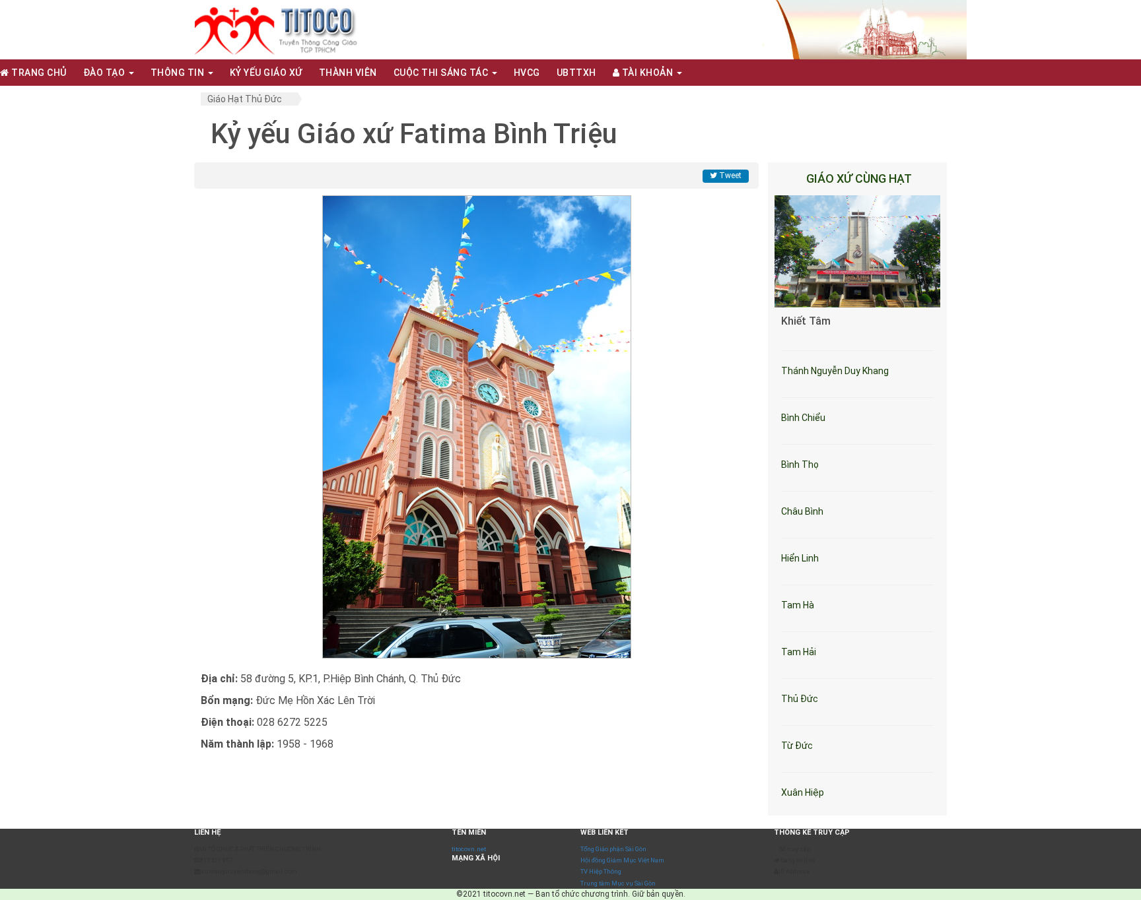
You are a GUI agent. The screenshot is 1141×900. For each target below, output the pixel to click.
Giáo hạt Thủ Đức (244, 99)
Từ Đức (797, 745)
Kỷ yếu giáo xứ (266, 72)
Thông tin (179, 72)
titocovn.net (469, 848)
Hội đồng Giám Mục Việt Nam (622, 860)
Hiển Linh (800, 558)
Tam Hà (797, 605)
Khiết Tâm (806, 321)
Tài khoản (647, 72)
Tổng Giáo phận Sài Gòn (613, 848)
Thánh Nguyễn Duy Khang (835, 371)
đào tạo (105, 72)
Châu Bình (802, 511)
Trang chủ (38, 72)
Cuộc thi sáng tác (442, 72)
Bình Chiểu (803, 417)
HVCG (527, 72)
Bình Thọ (800, 464)
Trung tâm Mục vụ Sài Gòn (618, 883)
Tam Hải (798, 652)
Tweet (729, 175)
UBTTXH (576, 72)
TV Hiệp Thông (600, 871)
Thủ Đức (799, 698)
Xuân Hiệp (802, 792)
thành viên (348, 72)
